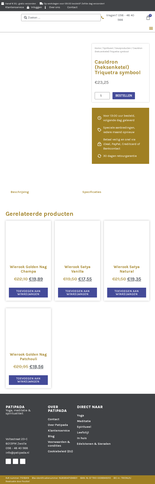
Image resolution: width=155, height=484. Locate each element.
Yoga (80, 415)
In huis (82, 438)
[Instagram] (15, 461)
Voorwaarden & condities (59, 443)
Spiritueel (108, 48)
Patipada (15, 407)
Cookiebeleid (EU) (60, 451)
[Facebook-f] (8, 461)
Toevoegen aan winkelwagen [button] (28, 292)
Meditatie (84, 421)
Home (98, 48)
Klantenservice (59, 430)
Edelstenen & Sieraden (94, 443)
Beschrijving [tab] (20, 192)
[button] (151, 28)
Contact (53, 419)
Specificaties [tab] (91, 192)
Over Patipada (58, 425)
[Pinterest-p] (22, 461)
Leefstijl (83, 432)
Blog (51, 436)
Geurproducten (123, 48)
